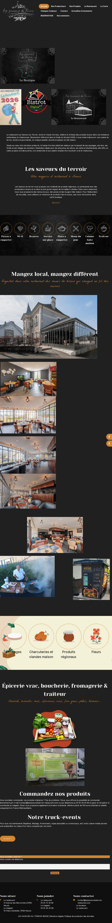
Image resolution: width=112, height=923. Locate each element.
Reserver (55, 873)
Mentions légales (57, 916)
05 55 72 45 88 (47, 903)
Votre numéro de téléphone (11, 859)
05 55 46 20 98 (47, 908)
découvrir (56, 203)
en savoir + (8, 838)
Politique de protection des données (79, 916)
